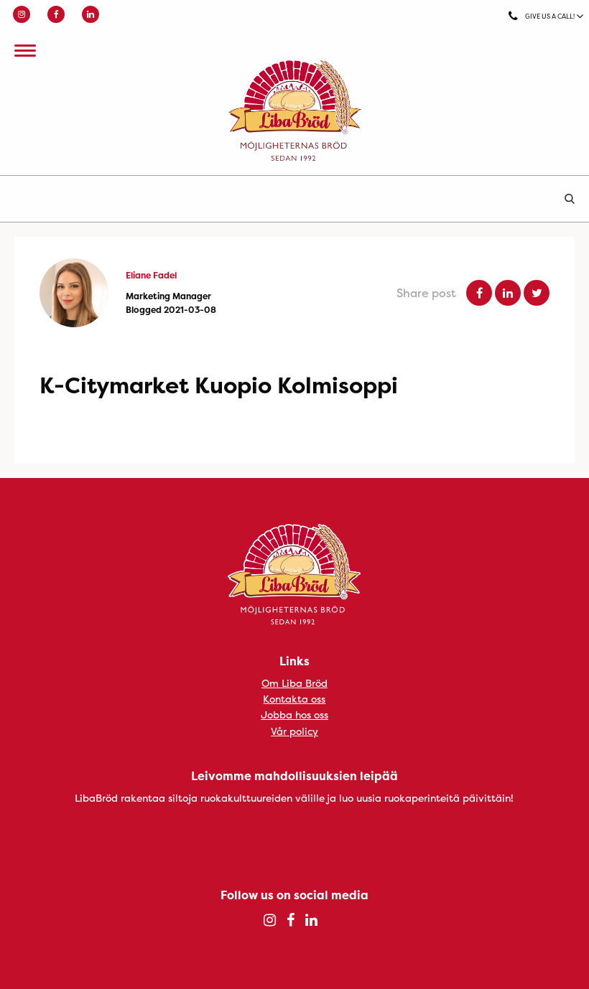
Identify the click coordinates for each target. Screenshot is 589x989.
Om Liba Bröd (294, 683)
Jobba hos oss (294, 714)
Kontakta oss (294, 699)
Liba (294, 110)
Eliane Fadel (151, 275)
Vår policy (294, 731)
